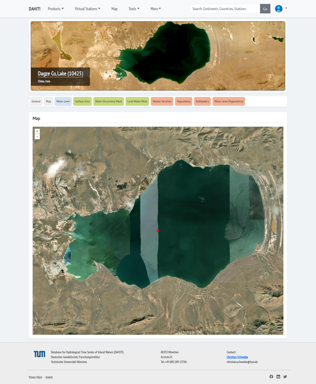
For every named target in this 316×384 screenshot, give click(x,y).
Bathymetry (202, 101)
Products (54, 8)
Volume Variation (162, 101)
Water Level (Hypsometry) (228, 101)
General (36, 101)
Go (265, 8)
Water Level (63, 101)
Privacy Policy (35, 377)
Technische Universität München (69, 362)
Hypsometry (183, 101)
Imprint (49, 377)
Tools (132, 8)
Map (115, 8)
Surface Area (82, 101)
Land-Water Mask (137, 101)
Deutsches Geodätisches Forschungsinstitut (75, 357)
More (154, 8)
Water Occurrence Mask (108, 101)
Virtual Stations (86, 8)
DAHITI (34, 9)
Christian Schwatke (237, 357)
